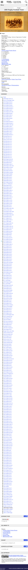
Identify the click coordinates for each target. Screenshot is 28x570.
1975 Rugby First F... (8, 229)
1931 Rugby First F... (8, 401)
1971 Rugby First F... (8, 242)
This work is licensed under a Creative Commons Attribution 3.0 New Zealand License (17, 556)
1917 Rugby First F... (8, 458)
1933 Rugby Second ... (8, 391)
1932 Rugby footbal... (8, 396)
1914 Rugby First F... (8, 466)
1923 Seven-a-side (8, 437)
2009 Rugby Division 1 (8, 129)
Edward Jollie (6, 535)
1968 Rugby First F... (8, 252)
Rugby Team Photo (16, 79)
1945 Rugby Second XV (9, 358)
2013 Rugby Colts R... (8, 110)
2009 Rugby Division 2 (8, 128)
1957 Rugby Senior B (8, 293)
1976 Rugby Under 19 (8, 226)
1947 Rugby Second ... (8, 350)
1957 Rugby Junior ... (8, 295)
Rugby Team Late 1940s (9, 331)
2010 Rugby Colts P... (8, 126)
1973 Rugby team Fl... (8, 237)
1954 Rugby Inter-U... (8, 308)
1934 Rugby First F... (8, 386)
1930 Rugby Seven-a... (8, 403)
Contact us (26, 568)
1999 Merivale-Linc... (8, 151)
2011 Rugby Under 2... (8, 115)
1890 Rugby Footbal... (8, 507)
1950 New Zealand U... (8, 327)
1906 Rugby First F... (8, 488)
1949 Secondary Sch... (8, 334)
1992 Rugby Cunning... (8, 172)
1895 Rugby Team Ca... (9, 502)
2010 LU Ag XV (7, 120)
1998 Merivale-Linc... (8, 152)
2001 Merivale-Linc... (8, 147)
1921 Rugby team (7, 450)
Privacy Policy (2, 568)
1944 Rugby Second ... (8, 362)
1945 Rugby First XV (8, 360)
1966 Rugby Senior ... (8, 259)
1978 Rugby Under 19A (9, 214)
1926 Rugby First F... (8, 417)
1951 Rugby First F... (8, 324)
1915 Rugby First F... (8, 463)
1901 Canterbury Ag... (8, 494)
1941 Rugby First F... (8, 368)
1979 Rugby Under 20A (9, 208)
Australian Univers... (8, 326)
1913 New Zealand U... (8, 468)
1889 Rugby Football (8, 509)
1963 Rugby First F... (8, 270)
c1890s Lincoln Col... (8, 506)
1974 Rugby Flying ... (8, 232)
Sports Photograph (6, 79)
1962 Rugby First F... (8, 275)
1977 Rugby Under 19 (8, 223)
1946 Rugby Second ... (8, 355)
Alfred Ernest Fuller (7, 536)
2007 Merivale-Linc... (8, 138)
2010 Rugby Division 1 (8, 123)
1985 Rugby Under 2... (8, 187)
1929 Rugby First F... (8, 409)
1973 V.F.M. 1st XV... (8, 236)
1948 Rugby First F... (8, 345)
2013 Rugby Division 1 (8, 108)
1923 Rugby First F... (8, 440)
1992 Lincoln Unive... (8, 169)
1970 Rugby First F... (8, 246)
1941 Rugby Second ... (8, 367)
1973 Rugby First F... (8, 241)
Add (25, 516)
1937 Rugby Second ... (8, 378)
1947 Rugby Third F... (8, 349)
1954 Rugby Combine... (9, 304)
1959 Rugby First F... (8, 286)
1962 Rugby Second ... (8, 272)
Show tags (4, 519)
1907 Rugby (6, 486)
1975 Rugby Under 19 (8, 228)
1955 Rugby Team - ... (8, 301)
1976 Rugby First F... (8, 224)
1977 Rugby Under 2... (8, 219)
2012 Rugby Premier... (8, 113)
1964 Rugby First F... (8, 268)
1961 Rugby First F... (8, 277)
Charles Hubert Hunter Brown (10, 530)
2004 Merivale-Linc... (8, 142)
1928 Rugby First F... (8, 412)
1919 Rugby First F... (8, 455)
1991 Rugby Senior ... (8, 175)
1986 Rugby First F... (8, 185)
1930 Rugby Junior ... (8, 406)
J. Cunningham (6, 531)
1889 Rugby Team (7, 511)
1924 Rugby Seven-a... (8, 430)
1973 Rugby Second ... (8, 239)
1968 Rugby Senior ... (8, 250)
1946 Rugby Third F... (8, 354)
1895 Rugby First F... (8, 501)
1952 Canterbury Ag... (8, 316)
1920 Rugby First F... (8, 452)
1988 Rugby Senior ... (8, 180)
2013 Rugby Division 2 (8, 106)
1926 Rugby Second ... (8, 422)
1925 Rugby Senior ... (8, 426)
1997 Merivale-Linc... (8, 154)
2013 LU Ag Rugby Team (9, 100)
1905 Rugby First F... (8, 489)
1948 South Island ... (8, 344)
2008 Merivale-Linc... (8, 136)
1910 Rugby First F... (8, 476)
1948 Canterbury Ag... (8, 342)
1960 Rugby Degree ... (8, 282)
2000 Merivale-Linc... (8, 149)
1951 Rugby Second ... (8, 322)
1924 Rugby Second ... (8, 432)
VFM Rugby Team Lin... (8, 98)
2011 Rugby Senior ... (8, 116)
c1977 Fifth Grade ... (8, 221)
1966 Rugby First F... (8, 260)
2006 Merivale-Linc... (8, 141)
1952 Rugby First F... (8, 318)
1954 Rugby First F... (8, 309)
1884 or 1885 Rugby (8, 512)
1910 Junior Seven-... (8, 478)
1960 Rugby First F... (8, 278)
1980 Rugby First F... (8, 206)
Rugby (4, 97)
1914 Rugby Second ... (8, 465)
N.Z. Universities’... (7, 273)
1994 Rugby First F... (8, 162)
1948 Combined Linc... (8, 340)
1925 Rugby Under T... (8, 424)
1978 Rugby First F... (8, 216)
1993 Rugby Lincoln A (8, 167)
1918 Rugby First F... (8, 457)
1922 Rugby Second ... (8, 444)
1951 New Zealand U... (8, 321)
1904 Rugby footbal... (8, 491)
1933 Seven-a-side (8, 390)
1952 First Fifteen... (8, 319)
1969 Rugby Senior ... (8, 249)
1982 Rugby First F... (8, 198)
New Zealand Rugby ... (8, 290)
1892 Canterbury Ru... (8, 504)
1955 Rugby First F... (8, 303)
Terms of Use (2, 569)
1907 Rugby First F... (8, 484)
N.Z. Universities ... (7, 280)
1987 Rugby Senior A (8, 182)
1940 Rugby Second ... (8, 372)
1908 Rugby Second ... (8, 481)
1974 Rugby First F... (8, 234)
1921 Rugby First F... (8, 448)
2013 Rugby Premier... (8, 105)
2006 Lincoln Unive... (8, 139)
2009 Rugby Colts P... (8, 133)
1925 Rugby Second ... (8, 427)
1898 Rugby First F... (8, 498)
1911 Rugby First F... (8, 475)
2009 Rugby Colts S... (8, 131)
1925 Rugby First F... (8, 429)
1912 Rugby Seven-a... (8, 471)
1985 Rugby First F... (8, 188)
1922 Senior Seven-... (8, 442)
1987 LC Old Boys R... (8, 183)
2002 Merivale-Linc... (8, 146)
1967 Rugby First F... (8, 257)
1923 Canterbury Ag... (8, 439)
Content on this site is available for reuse (16, 568)
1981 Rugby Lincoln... (8, 200)
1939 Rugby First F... (8, 375)
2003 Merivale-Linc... (8, 144)
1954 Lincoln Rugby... (8, 306)
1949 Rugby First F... (8, 336)
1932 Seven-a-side (8, 394)
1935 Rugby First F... (8, 383)
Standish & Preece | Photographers (10, 85)
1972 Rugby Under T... (8, 244)
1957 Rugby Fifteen (8, 296)
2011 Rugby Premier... (8, 118)
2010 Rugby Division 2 (8, 121)
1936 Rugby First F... (8, 381)
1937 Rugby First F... (8, 380)
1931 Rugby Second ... (8, 398)
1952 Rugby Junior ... (8, 313)
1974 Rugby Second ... (8, 231)
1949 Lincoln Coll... (8, 339)
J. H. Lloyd (5, 534)
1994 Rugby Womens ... (9, 160)
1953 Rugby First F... (8, 311)
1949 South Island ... (8, 337)
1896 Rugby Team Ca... (9, 499)
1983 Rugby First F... (8, 195)
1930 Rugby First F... (8, 408)
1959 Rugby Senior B (8, 285)
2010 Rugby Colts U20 (8, 124)
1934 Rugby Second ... (8, 385)
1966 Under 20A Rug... (8, 262)
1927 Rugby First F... (8, 414)
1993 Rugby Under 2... (8, 164)
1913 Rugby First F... (8, 470)
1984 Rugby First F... (8, 192)
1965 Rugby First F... (8, 265)
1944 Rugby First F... (8, 363)
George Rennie (6, 532)
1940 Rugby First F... (8, 370)
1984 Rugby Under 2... (8, 190)
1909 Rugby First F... (8, 480)
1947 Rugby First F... (8, 352)
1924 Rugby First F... (8, 434)
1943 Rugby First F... (8, 365)
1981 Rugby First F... (8, 205)
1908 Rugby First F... (8, 483)
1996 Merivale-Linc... (8, 156)
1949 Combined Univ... (8, 332)
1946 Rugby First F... (8, 357)
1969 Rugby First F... (8, 247)
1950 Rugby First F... (8, 329)
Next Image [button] (25, 8)
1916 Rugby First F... (8, 460)
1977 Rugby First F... (8, 218)
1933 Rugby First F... (8, 393)
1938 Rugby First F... (8, 376)
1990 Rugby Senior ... (8, 177)
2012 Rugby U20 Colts (8, 111)
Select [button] (23, 8)
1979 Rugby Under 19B (9, 211)
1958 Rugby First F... (8, 291)
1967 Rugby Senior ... (8, 255)
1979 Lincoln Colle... (8, 210)
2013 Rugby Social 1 (8, 103)
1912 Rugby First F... (8, 473)
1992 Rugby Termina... (8, 170)
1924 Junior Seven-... (8, 435)
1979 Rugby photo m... (8, 213)
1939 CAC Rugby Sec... (9, 373)
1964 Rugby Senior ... (8, 267)
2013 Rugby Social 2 (8, 102)
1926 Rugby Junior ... (8, 421)
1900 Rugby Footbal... (8, 496)
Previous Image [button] (14, 8)
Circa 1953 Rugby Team (9, 314)
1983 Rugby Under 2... (8, 193)
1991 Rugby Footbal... (8, 174)
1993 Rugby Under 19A (9, 165)
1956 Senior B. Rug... (8, 298)
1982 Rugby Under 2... (8, 196)
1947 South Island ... (8, 347)
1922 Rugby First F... (8, 447)
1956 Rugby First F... (8, 300)
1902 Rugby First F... (8, 493)
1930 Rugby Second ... (8, 404)
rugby (3, 82)
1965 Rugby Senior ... (8, 264)
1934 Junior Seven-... (8, 388)
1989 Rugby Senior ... (8, 178)
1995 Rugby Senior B (8, 159)
